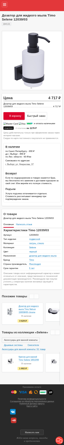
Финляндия (35, 264)
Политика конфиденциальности (32, 399)
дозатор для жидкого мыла (43, 255)
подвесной (34, 239)
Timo (31, 260)
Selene (32, 247)
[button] (59, 440)
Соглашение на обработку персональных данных (32, 401)
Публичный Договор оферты (32, 404)
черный (33, 251)
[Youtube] (13, 420)
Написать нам (32, 432)
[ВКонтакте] (13, 412)
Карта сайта (32, 406)
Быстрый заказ (36, 115)
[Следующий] (56, 60)
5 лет (31, 268)
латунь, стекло (36, 243)
